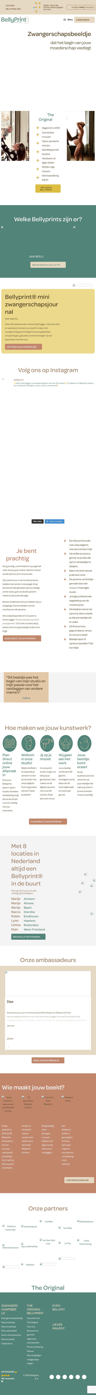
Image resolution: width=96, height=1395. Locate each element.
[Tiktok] (84, 1377)
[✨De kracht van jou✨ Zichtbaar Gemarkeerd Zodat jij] (72, 432)
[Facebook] (52, 1377)
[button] (1, 688)
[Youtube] (78, 1377)
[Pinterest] (64, 1377)
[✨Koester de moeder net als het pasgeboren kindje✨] (72, 407)
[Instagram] (58, 1377)
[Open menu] (68, 20)
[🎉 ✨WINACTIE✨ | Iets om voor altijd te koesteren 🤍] (24, 471)
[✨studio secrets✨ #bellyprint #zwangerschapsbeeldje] (24, 395)
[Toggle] (10, 1025)
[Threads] (71, 1377)
